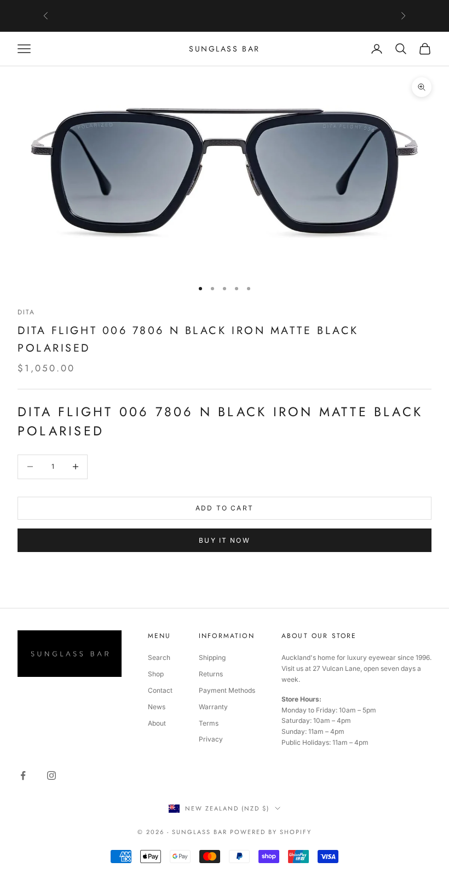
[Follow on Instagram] (51, 775)
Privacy (211, 739)
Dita (27, 312)
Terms (208, 723)
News (156, 707)
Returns (211, 674)
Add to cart (224, 508)
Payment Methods (227, 690)
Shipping (212, 657)
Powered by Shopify (271, 831)
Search (159, 657)
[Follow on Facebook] (23, 775)
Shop (156, 674)
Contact (160, 690)
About (157, 723)
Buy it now (224, 540)
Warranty (213, 707)
